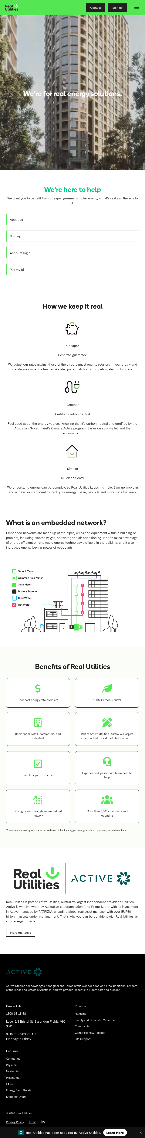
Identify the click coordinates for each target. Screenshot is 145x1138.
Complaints (82, 1026)
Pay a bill (11, 1065)
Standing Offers (16, 1097)
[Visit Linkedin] (43, 1121)
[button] (136, 7)
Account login (20, 253)
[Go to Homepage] (12, 7)
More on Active (20, 932)
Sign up (117, 7)
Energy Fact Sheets (19, 1090)
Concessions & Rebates (90, 1033)
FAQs (9, 1084)
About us (16, 219)
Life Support (83, 1039)
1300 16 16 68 (16, 1013)
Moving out (13, 1077)
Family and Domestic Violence (95, 1020)
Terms (32, 1122)
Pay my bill (17, 269)
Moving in (12, 1071)
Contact (95, 7)
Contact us (13, 1058)
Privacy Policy (15, 1122)
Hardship (80, 1013)
